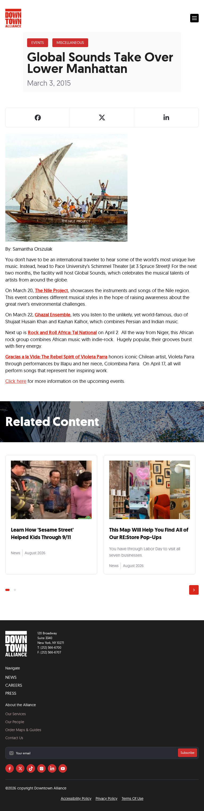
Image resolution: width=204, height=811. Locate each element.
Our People (14, 721)
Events (37, 42)
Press (10, 693)
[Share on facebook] (37, 117)
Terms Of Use (132, 798)
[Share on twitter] (102, 117)
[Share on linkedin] (166, 117)
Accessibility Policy (76, 798)
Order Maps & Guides (23, 729)
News (10, 677)
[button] (194, 18)
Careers (13, 685)
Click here (15, 381)
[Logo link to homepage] (13, 18)
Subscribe (187, 753)
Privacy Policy (106, 798)
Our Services (15, 713)
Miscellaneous (70, 42)
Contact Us (14, 737)
